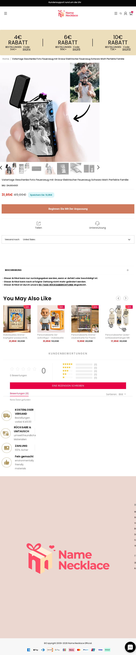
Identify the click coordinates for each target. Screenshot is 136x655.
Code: (27, 48)
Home (5, 58)
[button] (5, 13)
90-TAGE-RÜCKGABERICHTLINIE (56, 284)
